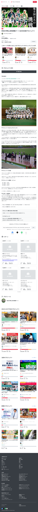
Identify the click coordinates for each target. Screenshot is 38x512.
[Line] (22, 232)
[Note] (26, 232)
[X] (17, 232)
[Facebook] (12, 232)
